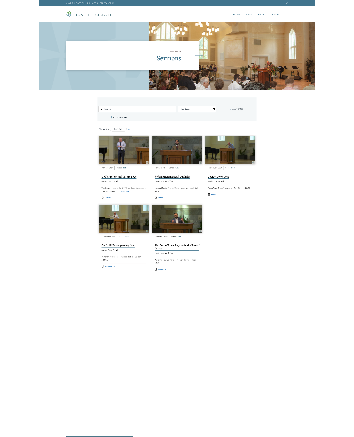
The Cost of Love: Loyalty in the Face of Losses (177, 247)
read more (125, 191)
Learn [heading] (248, 14)
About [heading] (236, 14)
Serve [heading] (275, 14)
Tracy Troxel (113, 181)
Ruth (124, 168)
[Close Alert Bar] (287, 3)
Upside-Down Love (218, 176)
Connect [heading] (262, 14)
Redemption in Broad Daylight (172, 176)
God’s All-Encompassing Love (118, 245)
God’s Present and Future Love (118, 176)
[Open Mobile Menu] (285, 14)
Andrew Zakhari (167, 181)
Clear (130, 129)
